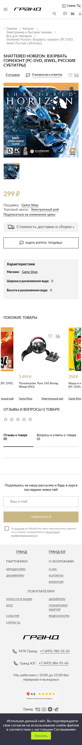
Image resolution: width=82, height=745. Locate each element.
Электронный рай (45, 209)
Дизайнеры (57, 599)
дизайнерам (15, 575)
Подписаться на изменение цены (29, 214)
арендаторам (16, 569)
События (12, 616)
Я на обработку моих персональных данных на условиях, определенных (43, 532)
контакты (56, 575)
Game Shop (29, 205)
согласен (19, 528)
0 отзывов (13, 75)
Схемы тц (13, 622)
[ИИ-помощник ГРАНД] (63, 13)
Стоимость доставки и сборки (44, 227)
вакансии (56, 581)
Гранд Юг (57, 552)
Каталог (5, 9)
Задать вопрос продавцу (44, 242)
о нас (53, 569)
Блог (9, 605)
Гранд (21, 552)
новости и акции (19, 599)
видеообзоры (59, 616)
